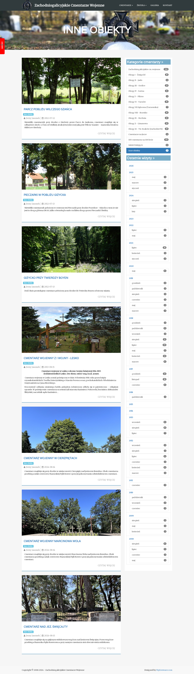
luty (148, 211)
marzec (148, 183)
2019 (131, 278)
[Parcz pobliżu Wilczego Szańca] (71, 95)
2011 (131, 480)
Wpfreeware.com (164, 670)
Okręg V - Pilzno (148, 96)
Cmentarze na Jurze (148, 134)
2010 (131, 492)
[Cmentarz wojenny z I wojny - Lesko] (71, 339)
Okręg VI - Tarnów (148, 102)
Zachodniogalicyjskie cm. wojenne (148, 69)
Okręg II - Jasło (148, 80)
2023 (131, 219)
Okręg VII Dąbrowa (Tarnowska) (148, 107)
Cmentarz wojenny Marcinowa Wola (52, 541)
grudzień (148, 283)
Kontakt (167, 5)
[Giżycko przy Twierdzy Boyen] (71, 263)
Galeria (154, 5)
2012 (131, 441)
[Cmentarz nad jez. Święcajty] (71, 612)
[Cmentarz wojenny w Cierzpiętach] (71, 444)
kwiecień (148, 253)
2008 (131, 539)
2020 (131, 266)
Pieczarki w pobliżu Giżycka (45, 195)
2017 (131, 369)
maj (148, 177)
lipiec (148, 206)
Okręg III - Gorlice (148, 85)
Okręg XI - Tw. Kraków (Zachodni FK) (148, 129)
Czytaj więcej (106, 133)
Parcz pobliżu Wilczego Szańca (48, 109)
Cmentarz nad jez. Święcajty (46, 626)
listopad (148, 379)
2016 (131, 392)
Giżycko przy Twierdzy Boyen (46, 278)
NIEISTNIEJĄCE (148, 145)
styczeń (148, 188)
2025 (131, 172)
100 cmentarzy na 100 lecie (148, 140)
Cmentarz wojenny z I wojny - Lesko (51, 358)
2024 (131, 195)
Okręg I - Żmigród (148, 75)
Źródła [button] (141, 5)
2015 (131, 404)
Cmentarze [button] (125, 5)
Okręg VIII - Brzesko (148, 112)
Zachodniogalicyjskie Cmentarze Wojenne (69, 5)
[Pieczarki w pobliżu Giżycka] (71, 180)
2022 (131, 225)
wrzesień (148, 334)
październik (148, 288)
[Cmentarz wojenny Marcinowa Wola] (71, 526)
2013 (131, 417)
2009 (131, 516)
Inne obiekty (28, 114)
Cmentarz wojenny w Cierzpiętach (50, 458)
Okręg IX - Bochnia (148, 118)
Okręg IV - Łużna (148, 91)
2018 (131, 318)
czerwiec (148, 300)
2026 (131, 166)
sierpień (148, 200)
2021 (131, 243)
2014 (131, 411)
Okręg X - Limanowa (148, 123)
